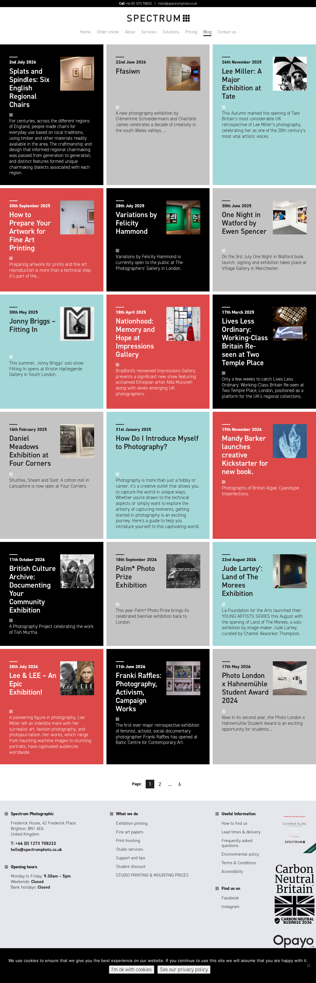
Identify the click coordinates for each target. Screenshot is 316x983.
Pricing (191, 32)
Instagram (230, 907)
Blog (207, 32)
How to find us (234, 823)
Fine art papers (129, 832)
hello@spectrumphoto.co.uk (177, 3)
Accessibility (232, 871)
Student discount (130, 866)
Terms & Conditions (239, 863)
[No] (308, 965)
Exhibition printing (132, 823)
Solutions (171, 32)
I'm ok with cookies (131, 969)
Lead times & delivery (241, 832)
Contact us (227, 32)
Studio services (129, 849)
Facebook (230, 898)
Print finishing (128, 841)
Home (85, 32)
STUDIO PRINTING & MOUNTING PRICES (152, 875)
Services (148, 32)
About (130, 32)
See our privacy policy (184, 969)
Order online (108, 32)
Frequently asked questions (237, 843)
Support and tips (130, 858)
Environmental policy (240, 854)
